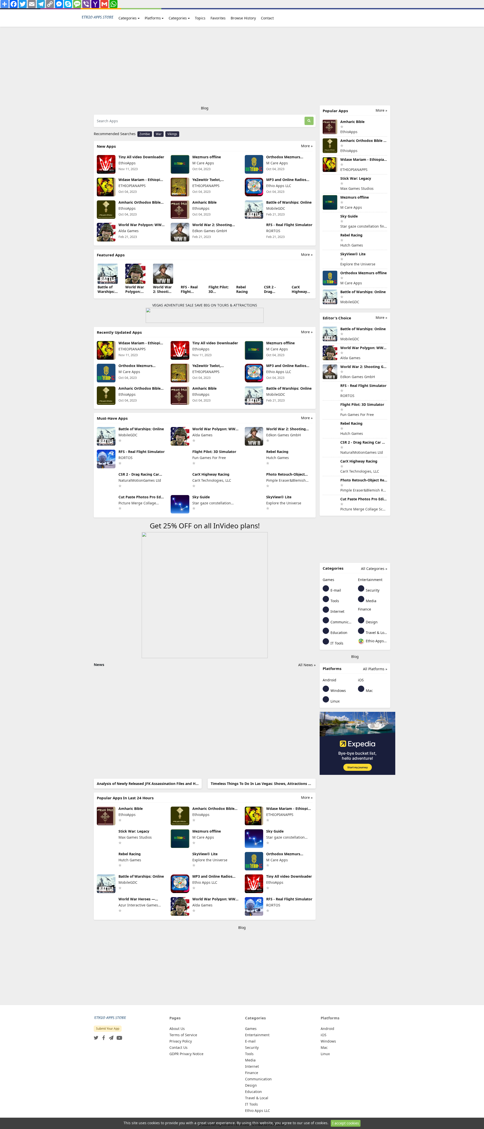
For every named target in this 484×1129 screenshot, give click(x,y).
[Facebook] (102, 1036)
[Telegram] (110, 1036)
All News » (307, 664)
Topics (200, 18)
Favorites (218, 18)
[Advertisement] (242, 66)
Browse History (243, 18)
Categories (127, 18)
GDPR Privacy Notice (186, 1053)
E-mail (335, 590)
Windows (337, 690)
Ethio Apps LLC (376, 640)
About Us (177, 1028)
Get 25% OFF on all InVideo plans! (205, 525)
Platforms (153, 18)
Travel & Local (376, 632)
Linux (334, 701)
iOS (361, 680)
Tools (334, 600)
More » (307, 146)
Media (370, 600)
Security (372, 590)
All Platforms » (375, 668)
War (159, 134)
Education (338, 632)
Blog (204, 108)
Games (328, 579)
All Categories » (374, 568)
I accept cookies (345, 1123)
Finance (364, 609)
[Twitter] (96, 1036)
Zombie (144, 134)
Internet (336, 611)
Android (329, 680)
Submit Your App (107, 1028)
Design (371, 622)
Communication (340, 622)
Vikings (172, 134)
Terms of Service (183, 1034)
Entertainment (370, 579)
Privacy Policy (180, 1041)
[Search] (309, 121)
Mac (369, 690)
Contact (267, 18)
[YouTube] (118, 1036)
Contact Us (178, 1047)
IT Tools (336, 643)
